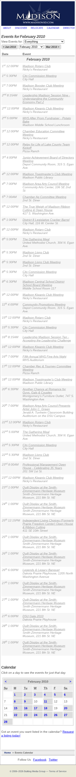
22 (15, 715)
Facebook (39, 759)
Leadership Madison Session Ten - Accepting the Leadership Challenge (47, 338)
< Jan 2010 (9, 47)
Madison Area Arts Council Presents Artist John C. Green (46, 407)
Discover (21, 28)
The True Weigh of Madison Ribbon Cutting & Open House (46, 208)
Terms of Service (57, 771)
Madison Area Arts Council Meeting (46, 183)
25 (45, 715)
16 (25, 708)
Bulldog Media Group (34, 771)
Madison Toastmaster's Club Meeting (47, 174)
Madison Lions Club (36, 252)
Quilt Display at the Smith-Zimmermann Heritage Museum (44, 489)
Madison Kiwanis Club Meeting (43, 108)
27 (65, 715)
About (7, 28)
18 (45, 708)
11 (45, 701)
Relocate (37, 28)
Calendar (53, 28)
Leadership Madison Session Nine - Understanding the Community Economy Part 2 (46, 99)
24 (35, 715)
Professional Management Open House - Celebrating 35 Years (44, 466)
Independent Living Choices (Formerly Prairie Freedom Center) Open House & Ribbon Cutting (48, 524)
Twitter (53, 759)
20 (65, 708)
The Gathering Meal (36, 239)
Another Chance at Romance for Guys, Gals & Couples (44, 390)
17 (35, 708)
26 (55, 715)
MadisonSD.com (38, 12)
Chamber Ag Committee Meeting (44, 197)
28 (5, 721)
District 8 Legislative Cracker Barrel (46, 219)
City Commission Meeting (40, 75)
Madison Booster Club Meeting (43, 85)
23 (25, 715)
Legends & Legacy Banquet (41, 570)
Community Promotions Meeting (44, 304)
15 (15, 708)
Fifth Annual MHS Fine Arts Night (44, 356)
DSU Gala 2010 (33, 616)
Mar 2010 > (52, 47)
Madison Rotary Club (37, 66)
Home (7, 752)
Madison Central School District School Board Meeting (43, 283)
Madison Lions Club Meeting (42, 262)
